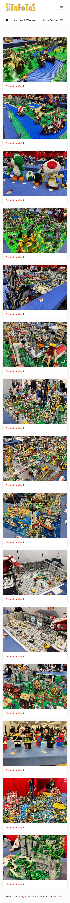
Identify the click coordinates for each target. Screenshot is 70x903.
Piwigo (22, 896)
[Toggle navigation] (61, 7)
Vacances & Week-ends (25, 20)
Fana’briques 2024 (15, 86)
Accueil (6, 20)
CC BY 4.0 (59, 896)
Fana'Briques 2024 (54, 20)
